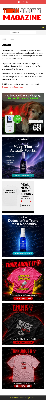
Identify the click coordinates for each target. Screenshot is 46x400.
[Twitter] (19, 2)
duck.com (12, 87)
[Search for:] (23, 32)
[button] (43, 27)
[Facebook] (23, 2)
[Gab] (27, 2)
